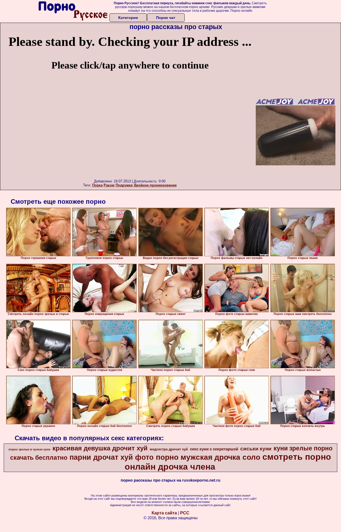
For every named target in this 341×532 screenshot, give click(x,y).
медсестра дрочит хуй (169, 449)
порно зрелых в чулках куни (29, 449)
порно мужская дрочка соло (208, 457)
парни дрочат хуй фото (112, 457)
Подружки (124, 185)
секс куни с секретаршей (214, 449)
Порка (97, 185)
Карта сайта (164, 513)
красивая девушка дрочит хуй (100, 448)
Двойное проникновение (155, 185)
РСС (184, 513)
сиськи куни (255, 448)
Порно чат (165, 17)
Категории (128, 17)
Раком (109, 185)
